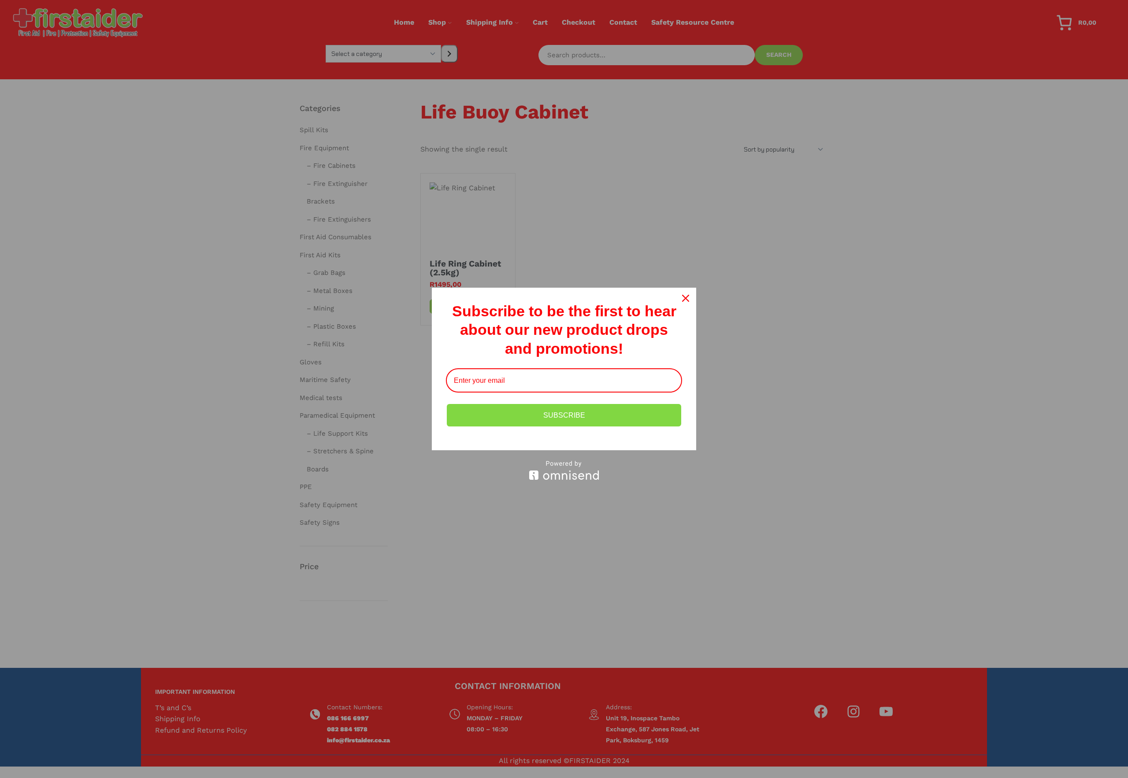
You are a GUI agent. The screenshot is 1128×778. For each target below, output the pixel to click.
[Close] (685, 298)
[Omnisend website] (564, 470)
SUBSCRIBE (564, 415)
